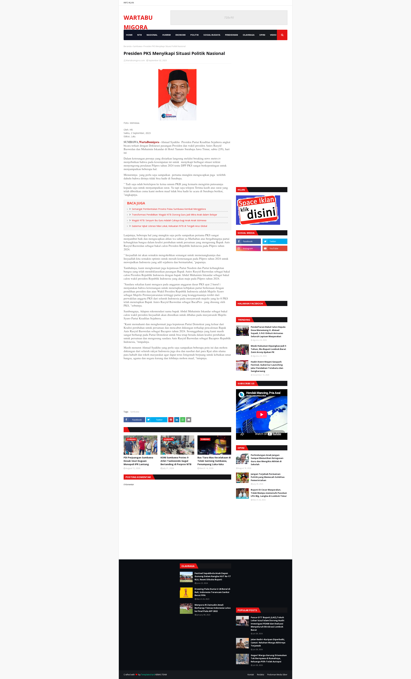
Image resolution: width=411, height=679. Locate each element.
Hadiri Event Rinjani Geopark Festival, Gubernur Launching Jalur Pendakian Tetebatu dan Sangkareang (267, 366)
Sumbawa (137, 46)
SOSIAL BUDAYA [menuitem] (211, 34)
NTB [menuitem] (139, 34)
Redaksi (260, 674)
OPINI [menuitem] (262, 34)
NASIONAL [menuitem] (152, 34)
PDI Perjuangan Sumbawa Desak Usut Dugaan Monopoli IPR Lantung (138, 461)
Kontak (251, 674)
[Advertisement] (177, 384)
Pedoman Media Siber (277, 674)
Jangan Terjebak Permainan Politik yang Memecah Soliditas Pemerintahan (267, 477)
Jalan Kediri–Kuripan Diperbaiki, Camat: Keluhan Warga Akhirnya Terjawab (268, 642)
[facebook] (248, 241)
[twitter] (274, 241)
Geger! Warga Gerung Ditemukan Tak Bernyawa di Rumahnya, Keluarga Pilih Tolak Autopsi (269, 658)
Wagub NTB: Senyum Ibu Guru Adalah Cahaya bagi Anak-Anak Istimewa (169, 220)
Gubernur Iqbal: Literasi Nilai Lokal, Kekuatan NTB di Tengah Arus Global (169, 226)
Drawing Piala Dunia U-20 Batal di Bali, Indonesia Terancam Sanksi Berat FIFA (212, 592)
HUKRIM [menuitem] (166, 34)
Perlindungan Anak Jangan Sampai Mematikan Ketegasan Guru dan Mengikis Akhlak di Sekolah (267, 460)
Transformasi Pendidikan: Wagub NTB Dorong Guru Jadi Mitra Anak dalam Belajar (174, 214)
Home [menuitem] (129, 34)
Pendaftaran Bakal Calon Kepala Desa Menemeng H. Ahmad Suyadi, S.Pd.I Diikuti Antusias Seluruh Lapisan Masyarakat (268, 331)
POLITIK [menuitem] (194, 34)
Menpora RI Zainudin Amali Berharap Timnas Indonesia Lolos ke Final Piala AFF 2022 (213, 608)
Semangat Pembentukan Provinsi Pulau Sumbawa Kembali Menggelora (169, 208)
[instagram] (248, 248)
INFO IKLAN (129, 2)
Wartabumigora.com (135, 60)
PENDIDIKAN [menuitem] (231, 34)
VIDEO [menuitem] (273, 34)
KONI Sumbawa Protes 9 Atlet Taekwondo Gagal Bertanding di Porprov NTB (176, 461)
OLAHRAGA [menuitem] (248, 34)
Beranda (127, 46)
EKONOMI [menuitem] (180, 34)
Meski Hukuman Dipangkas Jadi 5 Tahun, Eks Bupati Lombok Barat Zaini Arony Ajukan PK (268, 349)
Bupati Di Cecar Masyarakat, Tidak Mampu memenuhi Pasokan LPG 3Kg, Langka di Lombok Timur (269, 492)
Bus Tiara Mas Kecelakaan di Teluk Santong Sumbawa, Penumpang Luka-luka (214, 461)
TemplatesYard (148, 674)
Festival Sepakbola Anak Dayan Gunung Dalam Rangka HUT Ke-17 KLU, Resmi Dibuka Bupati (212, 576)
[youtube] (274, 248)
